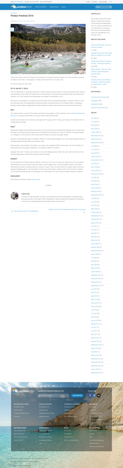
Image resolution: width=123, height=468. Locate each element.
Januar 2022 (95, 212)
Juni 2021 (94, 230)
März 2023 (94, 184)
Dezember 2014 (96, 373)
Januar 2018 (95, 320)
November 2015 (96, 362)
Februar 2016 (95, 355)
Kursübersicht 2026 (95, 413)
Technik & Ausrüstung (98, 108)
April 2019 (94, 296)
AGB (90, 437)
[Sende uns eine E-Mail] (99, 395)
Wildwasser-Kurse (21, 404)
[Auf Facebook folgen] (109, 1)
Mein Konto (93, 430)
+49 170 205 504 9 (18, 1)
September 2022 (96, 195)
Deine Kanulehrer (44, 434)
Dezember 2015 (96, 359)
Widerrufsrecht (94, 443)
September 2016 (96, 345)
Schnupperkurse (69, 413)
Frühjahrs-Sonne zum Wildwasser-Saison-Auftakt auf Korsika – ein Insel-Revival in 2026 (101, 82)
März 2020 (94, 268)
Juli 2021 (94, 226)
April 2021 (94, 237)
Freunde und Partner (45, 437)
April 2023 (94, 181)
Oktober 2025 (95, 139)
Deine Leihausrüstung (20, 437)
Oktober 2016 (95, 341)
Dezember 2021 (96, 216)
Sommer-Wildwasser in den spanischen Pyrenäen (101, 46)
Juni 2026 (94, 122)
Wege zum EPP (18, 440)
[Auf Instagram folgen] (111, 1)
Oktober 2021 (95, 219)
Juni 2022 (94, 202)
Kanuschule (54, 7)
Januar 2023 (95, 188)
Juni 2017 (94, 331)
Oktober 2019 (95, 282)
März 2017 (94, 334)
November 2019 (96, 278)
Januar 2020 (95, 271)
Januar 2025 (95, 156)
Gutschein (92, 410)
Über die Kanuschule (45, 430)
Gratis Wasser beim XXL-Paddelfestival (26, 211)
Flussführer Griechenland (99, 97)
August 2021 (95, 223)
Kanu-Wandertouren (70, 416)
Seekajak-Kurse (45, 404)
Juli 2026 (94, 118)
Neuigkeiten (14, 13)
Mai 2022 (94, 205)
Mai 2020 (94, 261)
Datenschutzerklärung (25, 458)
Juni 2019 (94, 289)
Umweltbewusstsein (45, 440)
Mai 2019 (94, 292)
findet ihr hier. (36, 179)
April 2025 (94, 153)
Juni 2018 (94, 313)
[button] (102, 2)
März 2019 (94, 299)
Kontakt (88, 1)
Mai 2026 (94, 125)
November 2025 (96, 136)
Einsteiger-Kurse (19, 407)
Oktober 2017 (95, 324)
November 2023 (96, 174)
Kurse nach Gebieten (95, 419)
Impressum (14, 458)
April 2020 (94, 265)
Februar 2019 (95, 303)
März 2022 (94, 209)
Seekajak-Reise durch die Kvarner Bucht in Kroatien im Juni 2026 (101, 54)
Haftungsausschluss (41, 458)
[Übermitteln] (110, 6)
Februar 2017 (95, 338)
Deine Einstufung (19, 434)
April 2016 (94, 352)
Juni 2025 (94, 149)
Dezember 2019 (96, 275)
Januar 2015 (95, 369)
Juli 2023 (94, 177)
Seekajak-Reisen (44, 416)
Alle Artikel (67, 430)
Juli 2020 (94, 258)
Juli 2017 (94, 327)
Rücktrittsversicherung (96, 446)
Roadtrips (17, 416)
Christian (32, 21)
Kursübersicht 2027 (95, 416)
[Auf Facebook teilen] (46, 185)
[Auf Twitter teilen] (48, 185)
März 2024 (94, 167)
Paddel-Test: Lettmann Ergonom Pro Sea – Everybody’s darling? (101, 62)
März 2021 (94, 240)
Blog (64, 7)
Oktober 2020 (95, 247)
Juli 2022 (94, 198)
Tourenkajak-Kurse (72, 404)
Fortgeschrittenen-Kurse (21, 413)
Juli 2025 (94, 146)
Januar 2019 (95, 306)
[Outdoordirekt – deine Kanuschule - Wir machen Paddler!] (21, 7)
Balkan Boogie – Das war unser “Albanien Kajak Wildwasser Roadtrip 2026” (101, 71)
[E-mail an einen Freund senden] (50, 185)
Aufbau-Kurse (18, 410)
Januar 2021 (95, 244)
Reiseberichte (95, 104)
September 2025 (96, 142)
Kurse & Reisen (40, 7)
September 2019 (96, 285)
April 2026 (94, 129)
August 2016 (95, 348)
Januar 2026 (95, 132)
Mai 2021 (94, 233)
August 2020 (95, 254)
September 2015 (96, 366)
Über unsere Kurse (19, 430)
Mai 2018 (94, 317)
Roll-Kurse (92, 407)
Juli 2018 (94, 310)
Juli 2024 (94, 163)
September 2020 (96, 251)
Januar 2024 (95, 170)
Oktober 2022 (95, 191)
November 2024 (96, 160)
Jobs (40, 443)
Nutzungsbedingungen (96, 440)
